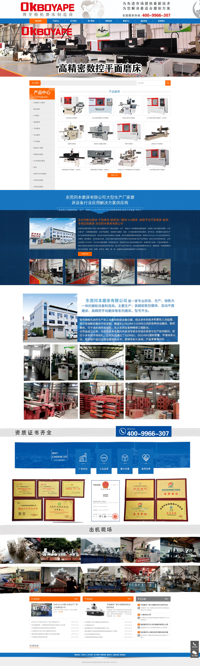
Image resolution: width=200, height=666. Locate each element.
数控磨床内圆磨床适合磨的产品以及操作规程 (46, 634)
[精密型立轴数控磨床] (100, 141)
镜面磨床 (37, 122)
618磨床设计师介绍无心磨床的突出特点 (44, 631)
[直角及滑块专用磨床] (128, 115)
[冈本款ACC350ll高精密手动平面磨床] (128, 167)
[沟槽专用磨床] (71, 141)
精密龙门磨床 (38, 148)
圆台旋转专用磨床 (71, 118)
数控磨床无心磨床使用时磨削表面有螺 (154, 616)
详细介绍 (85, 254)
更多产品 (114, 175)
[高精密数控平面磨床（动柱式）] (71, 167)
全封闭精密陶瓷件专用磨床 (100, 118)
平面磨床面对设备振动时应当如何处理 (44, 628)
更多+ (76, 599)
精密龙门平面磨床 (157, 144)
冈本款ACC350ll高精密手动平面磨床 (129, 169)
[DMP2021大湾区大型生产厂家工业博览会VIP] (41, 616)
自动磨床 (37, 135)
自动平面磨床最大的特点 (92, 634)
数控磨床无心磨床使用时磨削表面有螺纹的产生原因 (101, 631)
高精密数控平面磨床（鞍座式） (100, 169)
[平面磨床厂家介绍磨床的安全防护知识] (94, 616)
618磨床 (36, 115)
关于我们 (73, 21)
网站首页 (38, 21)
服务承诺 (144, 21)
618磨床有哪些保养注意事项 (94, 637)
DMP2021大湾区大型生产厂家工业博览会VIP (46, 622)
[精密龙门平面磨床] (157, 141)
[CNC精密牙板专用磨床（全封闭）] (157, 115)
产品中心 (56, 21)
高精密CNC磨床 (39, 103)
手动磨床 (37, 141)
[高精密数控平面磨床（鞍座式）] (100, 167)
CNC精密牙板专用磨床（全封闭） (157, 118)
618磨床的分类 (89, 625)
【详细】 (61, 612)
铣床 (35, 167)
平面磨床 (37, 128)
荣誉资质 (108, 21)
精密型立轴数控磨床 (100, 144)
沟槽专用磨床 (72, 144)
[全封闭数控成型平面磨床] (157, 167)
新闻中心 (126, 21)
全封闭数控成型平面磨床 (157, 169)
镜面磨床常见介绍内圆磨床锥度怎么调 (97, 628)
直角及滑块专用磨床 (128, 118)
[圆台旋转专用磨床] (71, 115)
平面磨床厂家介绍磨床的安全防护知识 (97, 622)
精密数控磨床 (38, 154)
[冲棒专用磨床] (128, 141)
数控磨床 (37, 109)
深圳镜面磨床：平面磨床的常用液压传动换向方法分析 (48, 625)
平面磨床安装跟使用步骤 (39, 637)
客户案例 (91, 21)
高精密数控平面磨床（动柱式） (71, 169)
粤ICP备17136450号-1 (110, 662)
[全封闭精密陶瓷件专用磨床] (100, 115)
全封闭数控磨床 (39, 161)
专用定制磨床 (38, 187)
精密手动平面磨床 (40, 174)
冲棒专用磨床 (38, 180)
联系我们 (161, 21)
